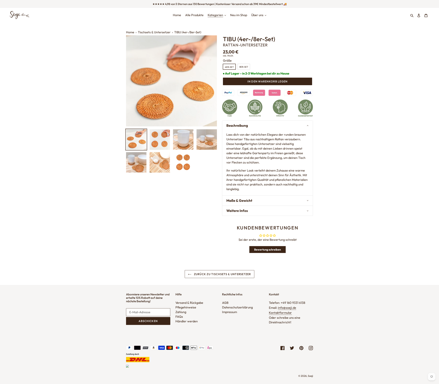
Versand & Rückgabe (189, 303)
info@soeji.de (287, 308)
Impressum (229, 312)
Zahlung (180, 312)
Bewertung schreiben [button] (267, 249)
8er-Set (243, 66)
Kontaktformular (280, 313)
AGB (225, 303)
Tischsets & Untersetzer (154, 32)
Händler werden (186, 321)
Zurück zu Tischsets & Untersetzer (222, 274)
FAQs (179, 317)
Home (130, 32)
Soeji (310, 375)
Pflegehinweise (185, 307)
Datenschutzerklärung (237, 307)
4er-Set (229, 67)
